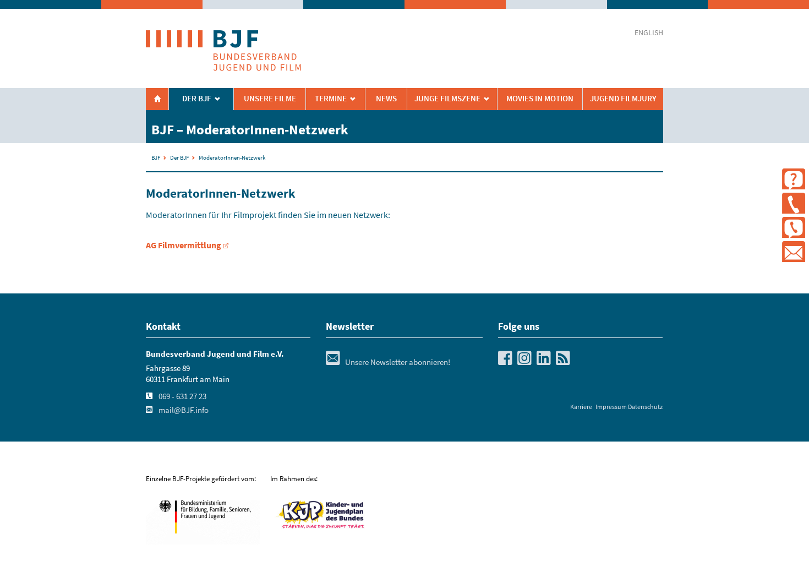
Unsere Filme (270, 99)
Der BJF (196, 99)
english (649, 32)
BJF (155, 157)
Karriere (581, 406)
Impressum (611, 406)
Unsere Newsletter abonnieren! (388, 362)
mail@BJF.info (183, 410)
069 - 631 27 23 (182, 396)
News (386, 99)
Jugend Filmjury (623, 99)
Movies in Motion (539, 99)
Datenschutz (645, 406)
